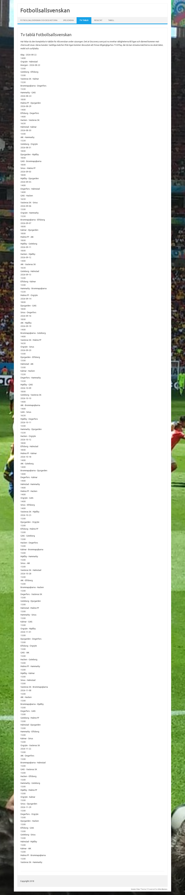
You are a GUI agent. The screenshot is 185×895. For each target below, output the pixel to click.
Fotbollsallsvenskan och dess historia (38, 20)
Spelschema (68, 20)
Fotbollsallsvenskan (45, 10)
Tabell (111, 20)
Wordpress (162, 889)
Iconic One (135, 889)
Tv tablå (83, 20)
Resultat (98, 20)
